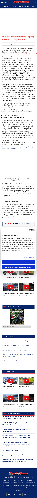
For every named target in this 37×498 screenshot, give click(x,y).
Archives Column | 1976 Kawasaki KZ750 (14, 350)
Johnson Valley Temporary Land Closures (15, 455)
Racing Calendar (7, 483)
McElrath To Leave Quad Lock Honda (13, 361)
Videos (27, 6)
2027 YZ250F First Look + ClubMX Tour (10, 277)
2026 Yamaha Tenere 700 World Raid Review (15, 345)
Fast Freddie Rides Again (10, 450)
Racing (20, 6)
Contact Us (6, 488)
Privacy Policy (18, 483)
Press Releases (30, 483)
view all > (30, 413)
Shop (32, 6)
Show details (28, 257)
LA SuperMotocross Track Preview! (10, 293)
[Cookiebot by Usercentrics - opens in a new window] (27, 230)
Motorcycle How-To (30, 485)
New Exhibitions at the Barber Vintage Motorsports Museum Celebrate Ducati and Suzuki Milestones (16, 444)
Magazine (6, 6)
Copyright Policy (18, 480)
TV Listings (6, 480)
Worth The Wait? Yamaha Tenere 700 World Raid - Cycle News (26, 277)
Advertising (6, 485)
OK (19, 262)
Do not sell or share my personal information (18, 267)
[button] (3, 282)
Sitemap (18, 490)
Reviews (13, 6)
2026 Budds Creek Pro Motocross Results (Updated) (17, 341)
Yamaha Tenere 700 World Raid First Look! (26, 293)
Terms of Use (30, 488)
